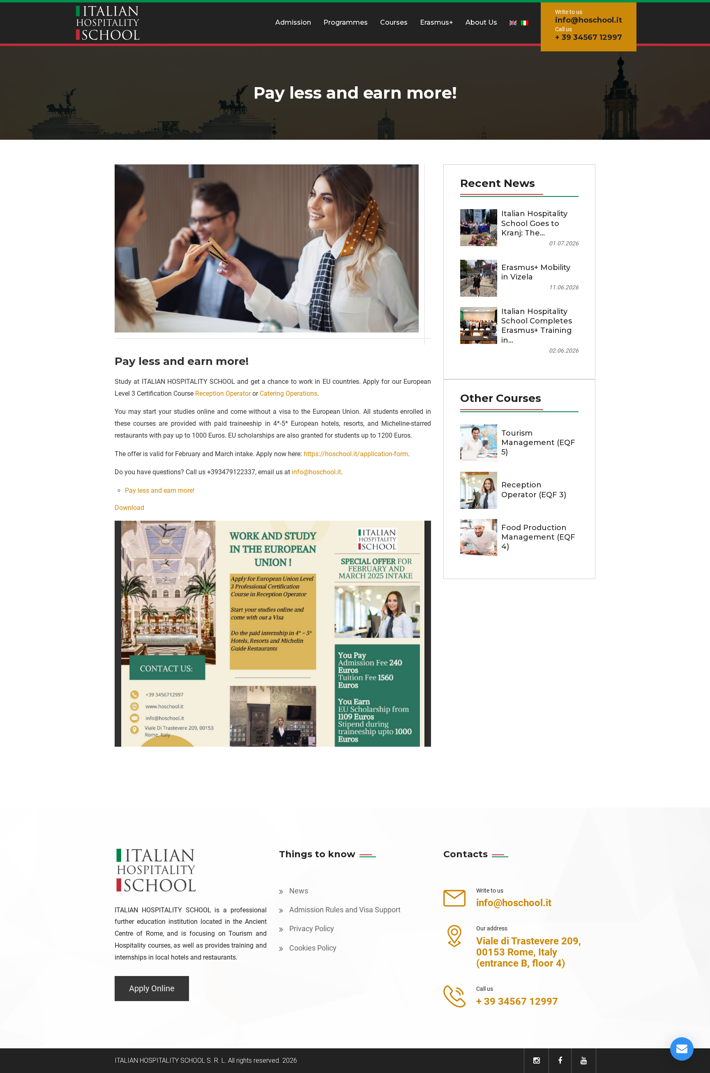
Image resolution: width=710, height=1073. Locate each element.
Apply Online (152, 988)
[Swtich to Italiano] (524, 22)
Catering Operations (288, 393)
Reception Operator (223, 393)
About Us (481, 22)
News (298, 890)
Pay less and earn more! (159, 490)
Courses (394, 22)
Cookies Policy (313, 948)
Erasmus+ (436, 22)
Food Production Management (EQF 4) (538, 537)
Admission (293, 22)
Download (129, 508)
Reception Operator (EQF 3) (533, 489)
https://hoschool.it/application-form (356, 454)
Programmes (345, 22)
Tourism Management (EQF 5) (538, 443)
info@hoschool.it (588, 20)
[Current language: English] (513, 22)
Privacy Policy (311, 928)
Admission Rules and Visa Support (345, 909)
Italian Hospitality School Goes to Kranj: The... (534, 223)
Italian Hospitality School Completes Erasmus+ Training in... (536, 326)
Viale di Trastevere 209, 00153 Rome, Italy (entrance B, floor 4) (528, 952)
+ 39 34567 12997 (588, 37)
